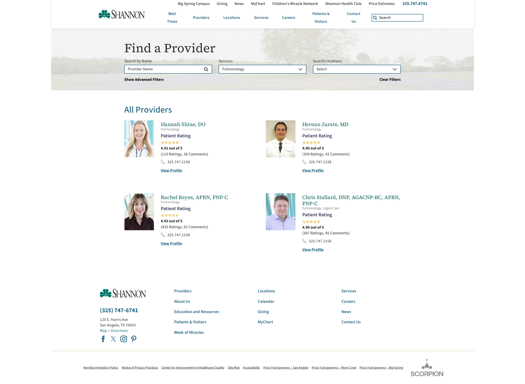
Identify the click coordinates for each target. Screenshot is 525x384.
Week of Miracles (189, 332)
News (239, 4)
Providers (201, 18)
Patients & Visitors (321, 18)
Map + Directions (114, 331)
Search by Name (138, 61)
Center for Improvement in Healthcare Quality (193, 367)
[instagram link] (123, 339)
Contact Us (353, 18)
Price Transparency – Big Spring (381, 367)
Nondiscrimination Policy (100, 367)
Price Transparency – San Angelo (285, 367)
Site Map (234, 367)
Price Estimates (382, 4)
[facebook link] (103, 339)
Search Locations (327, 61)
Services (261, 18)
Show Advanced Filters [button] (144, 79)
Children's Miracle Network (295, 4)
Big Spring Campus (194, 4)
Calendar (266, 301)
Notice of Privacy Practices (140, 367)
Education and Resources (196, 312)
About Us (182, 301)
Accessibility (251, 367)
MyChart (258, 4)
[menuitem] (172, 17)
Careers (288, 18)
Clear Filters (390, 79)
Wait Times (172, 18)
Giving (222, 4)
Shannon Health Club (343, 4)
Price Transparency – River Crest (334, 367)
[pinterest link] (133, 339)
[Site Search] (375, 17)
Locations (231, 18)
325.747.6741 (414, 4)
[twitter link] (113, 339)
